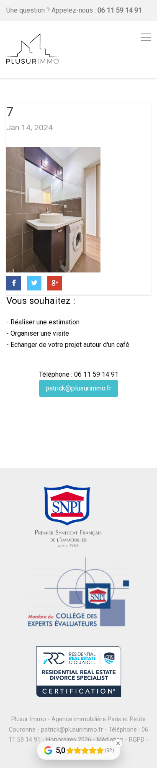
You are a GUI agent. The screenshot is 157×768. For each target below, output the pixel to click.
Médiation (110, 739)
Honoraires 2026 (68, 739)
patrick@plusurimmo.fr (78, 388)
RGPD (136, 739)
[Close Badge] (118, 743)
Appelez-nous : (96, 10)
